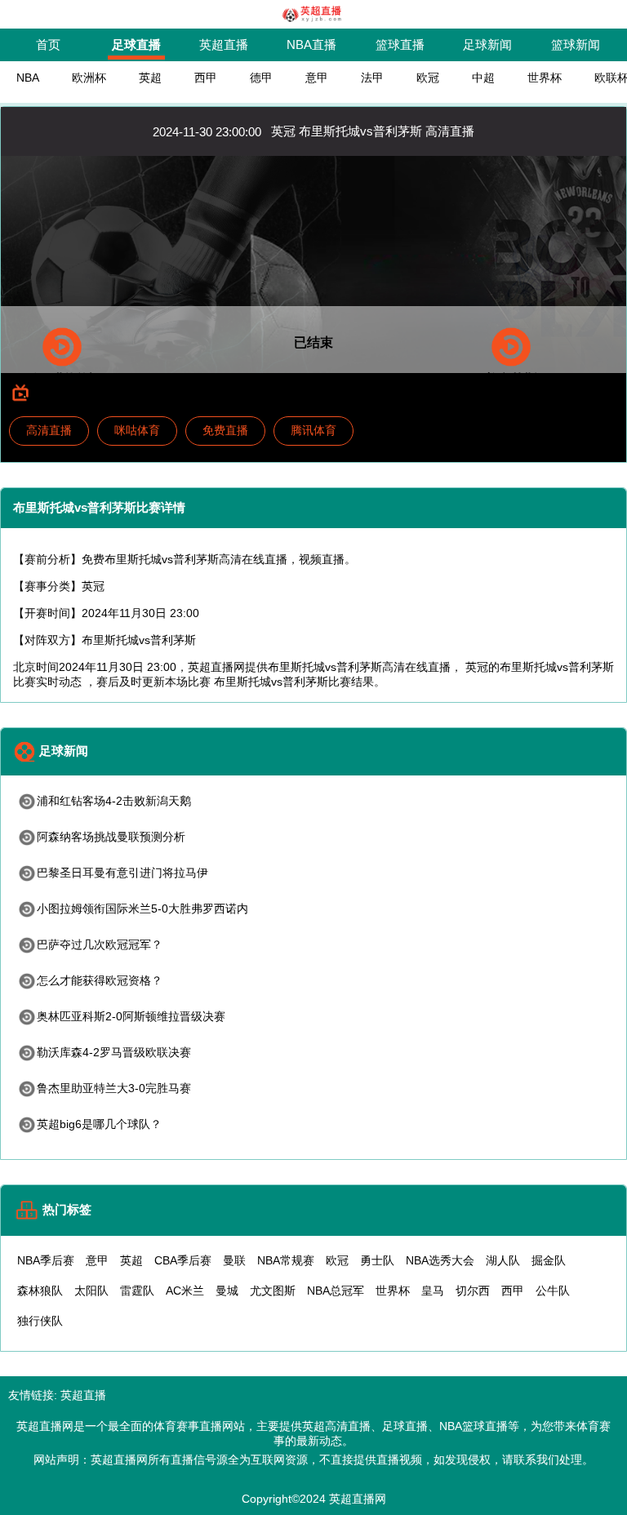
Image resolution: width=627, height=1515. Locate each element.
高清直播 (49, 430)
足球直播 (136, 44)
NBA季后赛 (45, 1260)
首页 (48, 44)
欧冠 (427, 77)
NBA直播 (311, 44)
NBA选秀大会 (440, 1260)
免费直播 (225, 430)
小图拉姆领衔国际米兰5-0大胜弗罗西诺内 (142, 908)
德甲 (261, 77)
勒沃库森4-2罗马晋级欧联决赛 (114, 1052)
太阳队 (91, 1290)
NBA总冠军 (335, 1290)
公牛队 (553, 1290)
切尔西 (473, 1290)
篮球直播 (400, 44)
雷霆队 (137, 1290)
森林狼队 (40, 1290)
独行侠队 (40, 1320)
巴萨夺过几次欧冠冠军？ (99, 944)
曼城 (227, 1290)
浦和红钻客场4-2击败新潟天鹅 (114, 800)
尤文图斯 (273, 1290)
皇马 (432, 1290)
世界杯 (544, 77)
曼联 (234, 1260)
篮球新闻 (575, 44)
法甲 (372, 77)
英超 (150, 77)
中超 (483, 77)
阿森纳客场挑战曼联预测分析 (111, 836)
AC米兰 (185, 1290)
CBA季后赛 (182, 1260)
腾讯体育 (313, 430)
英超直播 (223, 44)
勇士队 (377, 1260)
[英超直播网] (314, 20)
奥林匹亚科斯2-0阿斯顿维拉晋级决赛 (131, 1016)
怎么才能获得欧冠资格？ (99, 980)
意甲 (316, 77)
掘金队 (548, 1260)
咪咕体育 (137, 430)
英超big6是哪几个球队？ (99, 1124)
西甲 (205, 77)
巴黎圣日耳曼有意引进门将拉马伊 (122, 872)
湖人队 (503, 1260)
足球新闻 (487, 44)
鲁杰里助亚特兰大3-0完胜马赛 (114, 1088)
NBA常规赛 (285, 1260)
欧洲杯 (89, 77)
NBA (27, 77)
